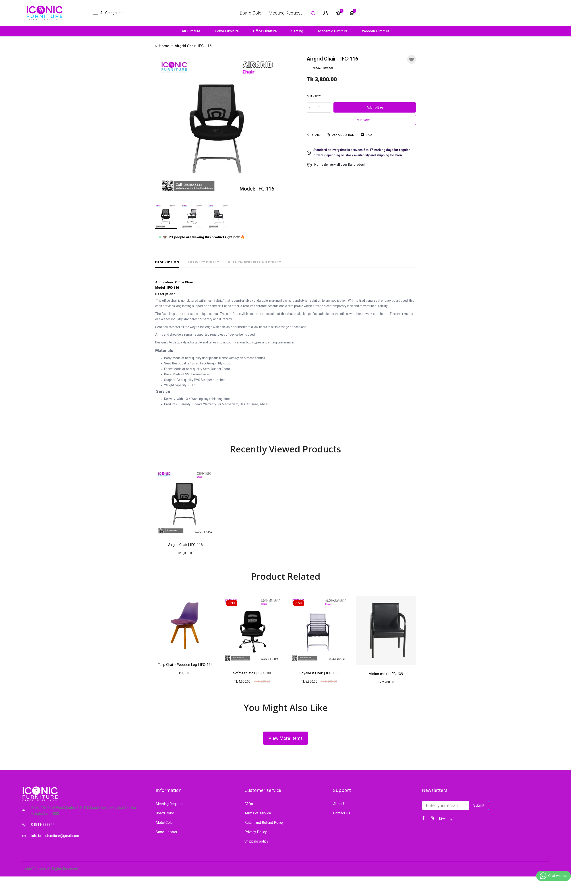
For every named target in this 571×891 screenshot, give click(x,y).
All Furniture (191, 31)
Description (167, 261)
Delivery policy (203, 261)
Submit (478, 805)
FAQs (248, 804)
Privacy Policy (255, 832)
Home (164, 46)
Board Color (251, 13)
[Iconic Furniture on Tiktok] (452, 818)
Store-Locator (166, 832)
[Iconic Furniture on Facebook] (423, 818)
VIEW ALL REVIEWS (323, 68)
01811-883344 (43, 824)
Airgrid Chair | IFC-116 (185, 545)
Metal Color (165, 822)
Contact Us (341, 813)
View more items (286, 738)
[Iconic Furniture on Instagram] (432, 818)
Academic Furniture (333, 31)
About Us (340, 804)
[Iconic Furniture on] (442, 818)
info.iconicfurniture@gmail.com (55, 836)
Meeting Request (285, 13)
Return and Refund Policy (254, 261)
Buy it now (361, 120)
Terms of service (257, 813)
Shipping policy (256, 841)
